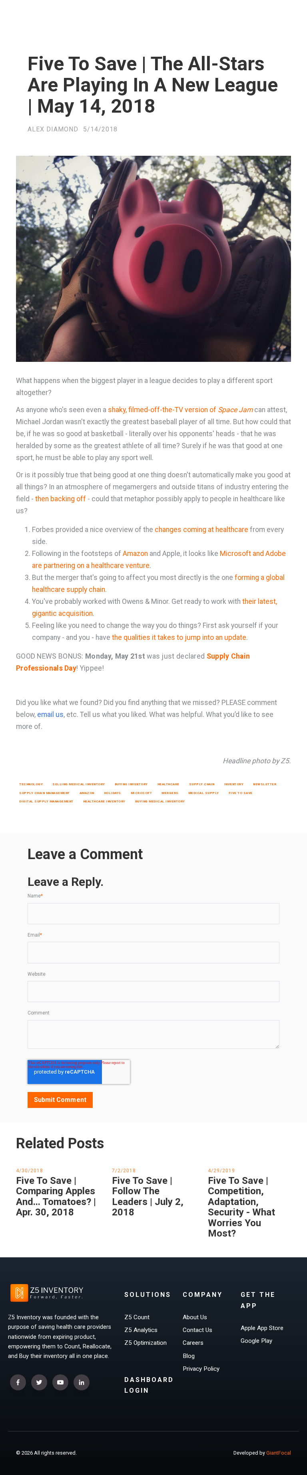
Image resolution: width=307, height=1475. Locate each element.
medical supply (203, 793)
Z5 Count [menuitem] (137, 1317)
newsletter (264, 784)
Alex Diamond (53, 129)
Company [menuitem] (203, 1294)
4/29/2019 (221, 1170)
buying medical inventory (160, 801)
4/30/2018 (29, 1170)
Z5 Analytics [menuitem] (140, 1330)
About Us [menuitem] (195, 1317)
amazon (87, 793)
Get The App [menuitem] (258, 1300)
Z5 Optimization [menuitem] (145, 1342)
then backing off (60, 499)
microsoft (141, 793)
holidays (112, 793)
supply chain (202, 784)
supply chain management (44, 793)
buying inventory (131, 784)
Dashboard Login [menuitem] (149, 1385)
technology (31, 784)
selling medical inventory (78, 784)
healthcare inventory (104, 801)
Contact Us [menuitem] (197, 1330)
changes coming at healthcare (201, 530)
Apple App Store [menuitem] (262, 1328)
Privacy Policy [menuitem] (201, 1368)
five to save (241, 793)
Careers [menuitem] (193, 1342)
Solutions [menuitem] (147, 1294)
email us (50, 715)
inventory (234, 784)
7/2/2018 (124, 1170)
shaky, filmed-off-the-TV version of (180, 410)
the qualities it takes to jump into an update (179, 637)
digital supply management (46, 801)
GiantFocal (278, 1453)
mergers (170, 793)
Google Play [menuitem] (256, 1340)
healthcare (168, 784)
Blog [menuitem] (189, 1356)
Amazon (135, 554)
